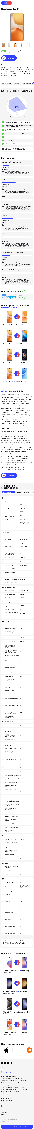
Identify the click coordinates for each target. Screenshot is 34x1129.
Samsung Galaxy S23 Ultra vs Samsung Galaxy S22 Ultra (14, 1089)
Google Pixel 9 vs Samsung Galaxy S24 (10, 1082)
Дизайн (19, 492)
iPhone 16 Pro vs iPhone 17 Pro (8, 1098)
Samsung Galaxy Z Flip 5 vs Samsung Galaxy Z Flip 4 (13, 1085)
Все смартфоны (4, 1110)
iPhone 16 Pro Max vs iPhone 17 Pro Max (10, 1091)
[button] (14, 1072)
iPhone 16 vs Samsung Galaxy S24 (9, 1076)
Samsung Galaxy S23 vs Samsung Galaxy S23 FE (12, 1078)
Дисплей (26, 492)
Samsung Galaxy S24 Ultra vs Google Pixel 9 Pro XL (12, 1087)
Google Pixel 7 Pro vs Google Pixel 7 (9, 1093)
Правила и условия (6, 1121)
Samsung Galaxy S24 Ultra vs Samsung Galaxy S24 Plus (14, 1080)
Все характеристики (8, 492)
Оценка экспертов (26, 83)
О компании (4, 1112)
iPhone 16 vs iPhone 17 (6, 1096)
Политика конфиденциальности (9, 1119)
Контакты (3, 1114)
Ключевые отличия (7, 83)
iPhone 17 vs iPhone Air (6, 1100)
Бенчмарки (17, 83)
